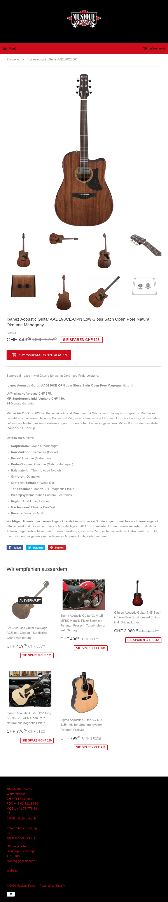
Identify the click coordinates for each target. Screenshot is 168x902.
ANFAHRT (28, 838)
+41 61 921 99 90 (26, 803)
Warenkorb (157, 48)
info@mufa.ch (26, 818)
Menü (13, 48)
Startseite (13, 59)
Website (12, 870)
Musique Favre (26, 885)
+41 (20, 808)
